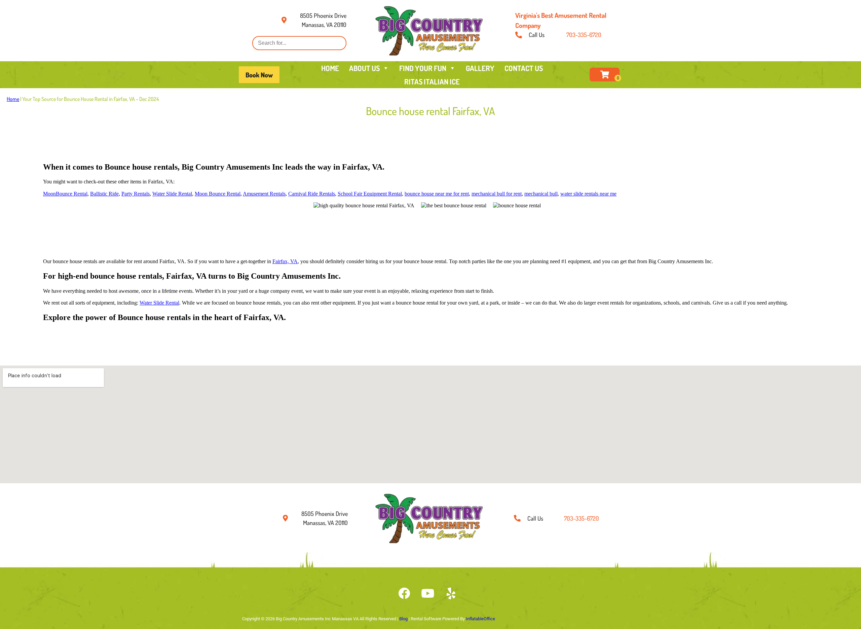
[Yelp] (451, 593)
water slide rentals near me (588, 194)
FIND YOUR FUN (422, 68)
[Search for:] (299, 43)
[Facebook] (404, 593)
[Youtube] (427, 593)
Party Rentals (135, 194)
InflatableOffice (480, 618)
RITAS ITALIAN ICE (432, 81)
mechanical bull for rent (497, 194)
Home (13, 99)
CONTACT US (523, 68)
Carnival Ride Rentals (311, 194)
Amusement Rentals (264, 194)
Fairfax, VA (285, 261)
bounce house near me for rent (437, 194)
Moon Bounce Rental (217, 194)
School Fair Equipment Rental (370, 194)
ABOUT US (364, 68)
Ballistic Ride (104, 194)
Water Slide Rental (172, 194)
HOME (330, 68)
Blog (403, 618)
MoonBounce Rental (65, 194)
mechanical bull (541, 194)
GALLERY (480, 68)
